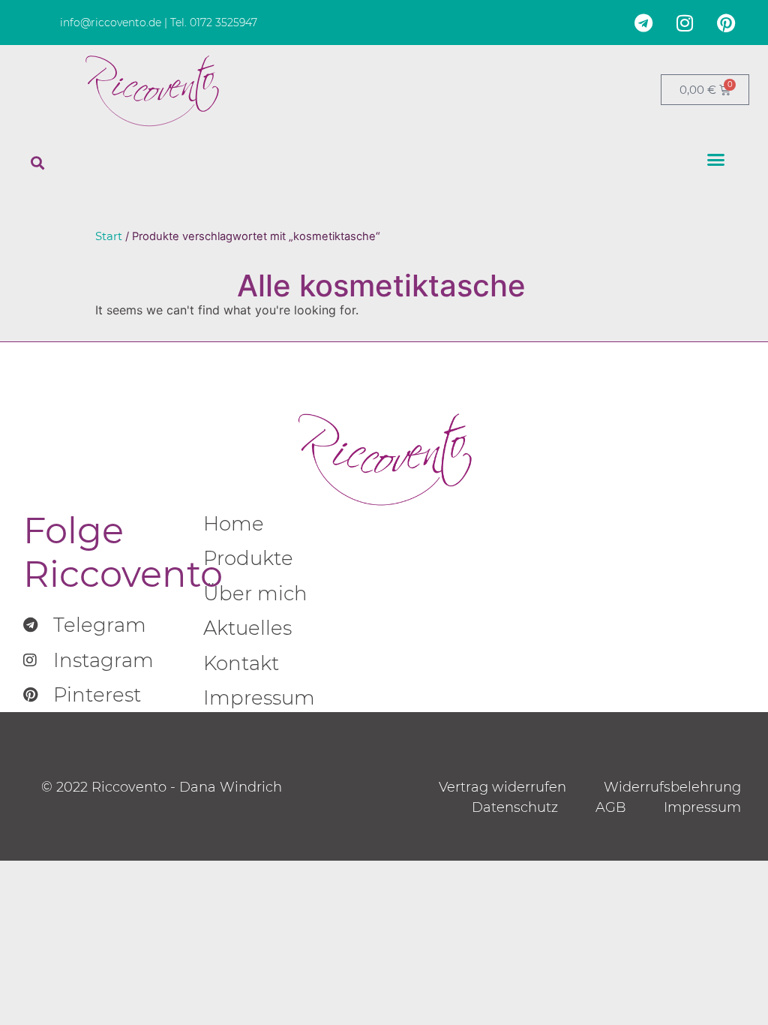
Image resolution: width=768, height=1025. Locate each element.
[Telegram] (643, 22)
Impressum (259, 697)
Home (233, 523)
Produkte (248, 558)
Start (108, 236)
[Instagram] (685, 22)
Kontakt (241, 663)
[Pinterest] (726, 22)
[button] (37, 163)
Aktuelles (247, 627)
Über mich (255, 593)
